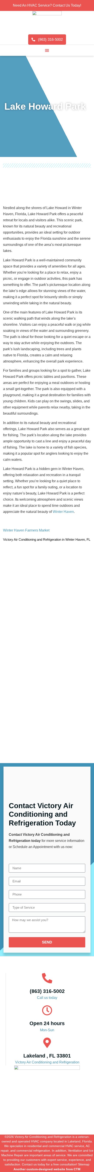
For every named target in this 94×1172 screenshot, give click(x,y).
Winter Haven (63, 512)
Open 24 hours (47, 1023)
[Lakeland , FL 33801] (47, 1043)
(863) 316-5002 (47, 991)
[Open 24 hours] (47, 1010)
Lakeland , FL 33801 (47, 1056)
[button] (47, 50)
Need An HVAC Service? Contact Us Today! (47, 5)
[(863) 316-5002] (47, 978)
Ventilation (75, 1150)
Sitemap (83, 1164)
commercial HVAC (61, 1146)
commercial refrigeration (33, 1150)
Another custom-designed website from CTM (47, 1169)
